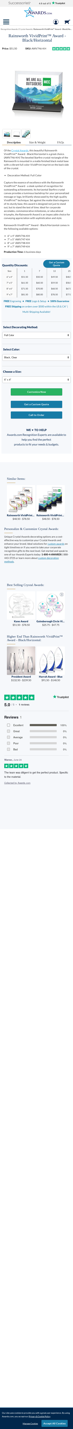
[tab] (14, 142)
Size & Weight (37, 142)
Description (14, 142)
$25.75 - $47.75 (50, 623)
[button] (19, 3)
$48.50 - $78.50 (21, 517)
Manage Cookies (30, 1423)
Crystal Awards (19, 150)
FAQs (60, 142)
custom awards (56, 543)
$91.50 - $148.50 (51, 678)
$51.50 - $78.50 (21, 623)
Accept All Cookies (54, 1423)
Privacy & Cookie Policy (39, 1416)
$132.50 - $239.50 (21, 678)
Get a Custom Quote (56, 264)
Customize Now (36, 391)
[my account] (55, 23)
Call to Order (36, 414)
